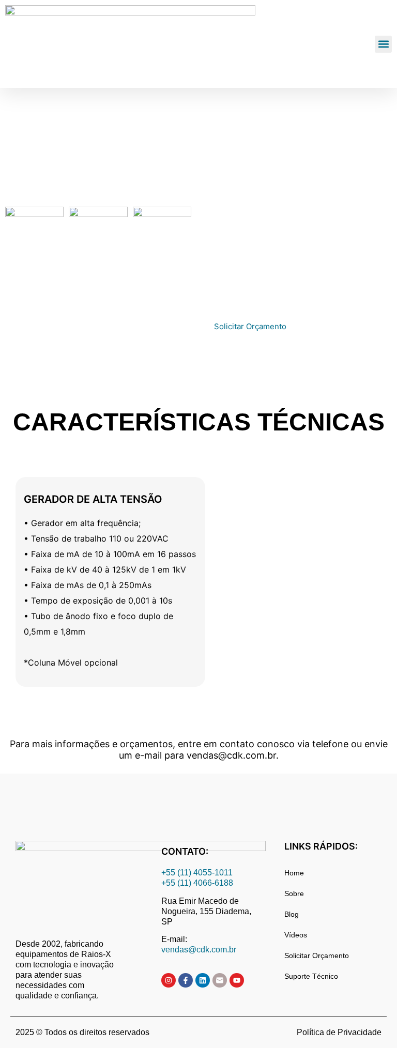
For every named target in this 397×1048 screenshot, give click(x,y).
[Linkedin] (202, 980)
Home (294, 873)
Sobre (294, 893)
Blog (291, 914)
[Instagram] (168, 980)
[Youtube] (237, 980)
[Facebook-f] (185, 980)
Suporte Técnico (311, 976)
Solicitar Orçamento (316, 955)
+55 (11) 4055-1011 (198, 872)
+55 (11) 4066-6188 (197, 883)
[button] (383, 44)
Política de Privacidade (339, 1032)
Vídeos (295, 935)
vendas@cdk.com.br (198, 949)
